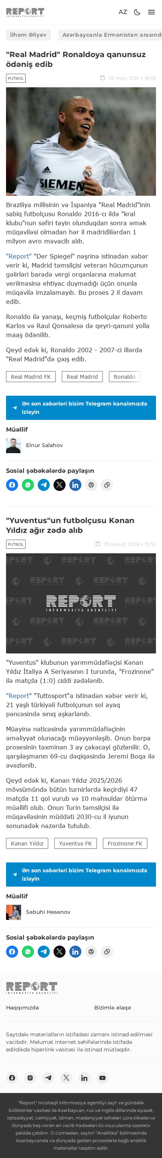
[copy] (107, 485)
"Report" (19, 256)
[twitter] (59, 485)
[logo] (25, 12)
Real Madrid (82, 376)
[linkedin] (75, 485)
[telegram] (44, 485)
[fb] (12, 485)
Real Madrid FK (31, 376)
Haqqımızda (22, 1007)
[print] (91, 485)
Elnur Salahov (44, 445)
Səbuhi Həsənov (48, 912)
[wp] (28, 485)
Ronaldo (125, 376)
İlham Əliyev (28, 34)
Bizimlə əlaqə (112, 1007)
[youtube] (102, 1078)
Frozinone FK (125, 843)
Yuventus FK (75, 843)
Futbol (16, 78)
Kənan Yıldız (27, 843)
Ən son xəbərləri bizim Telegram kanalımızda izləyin (84, 407)
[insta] (30, 1078)
